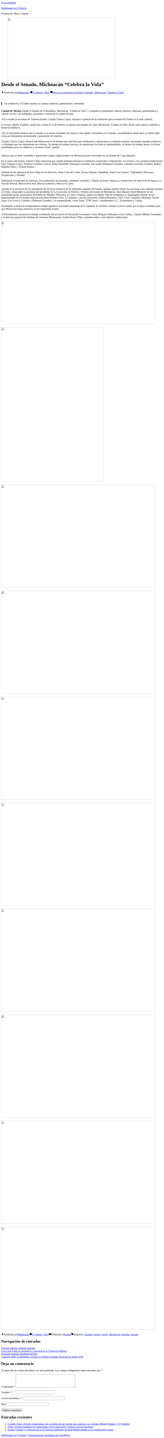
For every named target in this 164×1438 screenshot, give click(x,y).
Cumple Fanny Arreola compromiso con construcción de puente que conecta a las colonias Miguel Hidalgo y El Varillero (69, 1424)
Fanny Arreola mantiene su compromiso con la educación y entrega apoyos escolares (50, 1426)
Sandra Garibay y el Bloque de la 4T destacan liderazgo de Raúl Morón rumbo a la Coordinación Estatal (60, 1429)
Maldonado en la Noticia (13, 8)
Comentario (8, 1386)
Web (3, 1404)
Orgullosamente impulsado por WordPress (49, 1435)
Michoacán (114, 1334)
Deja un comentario (88, 92)
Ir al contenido (8, 2)
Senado (134, 1334)
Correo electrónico (11, 1398)
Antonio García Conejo (96, 1334)
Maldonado (23, 92)
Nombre (6, 1392)
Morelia (125, 1334)
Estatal (67, 1334)
